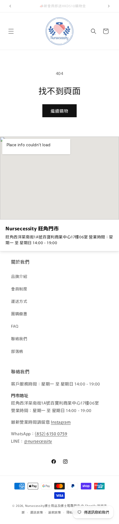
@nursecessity (38, 441)
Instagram (61, 422)
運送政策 (36, 512)
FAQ (15, 326)
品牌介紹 (19, 276)
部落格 (17, 351)
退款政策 (54, 512)
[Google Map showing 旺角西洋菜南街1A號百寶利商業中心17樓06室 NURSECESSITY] (59, 178)
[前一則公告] (10, 6)
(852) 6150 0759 (51, 433)
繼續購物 (59, 111)
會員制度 (19, 288)
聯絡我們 (19, 338)
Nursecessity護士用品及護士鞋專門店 (52, 505)
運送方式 (19, 301)
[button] (11, 31)
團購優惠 (19, 313)
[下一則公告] (109, 6)
